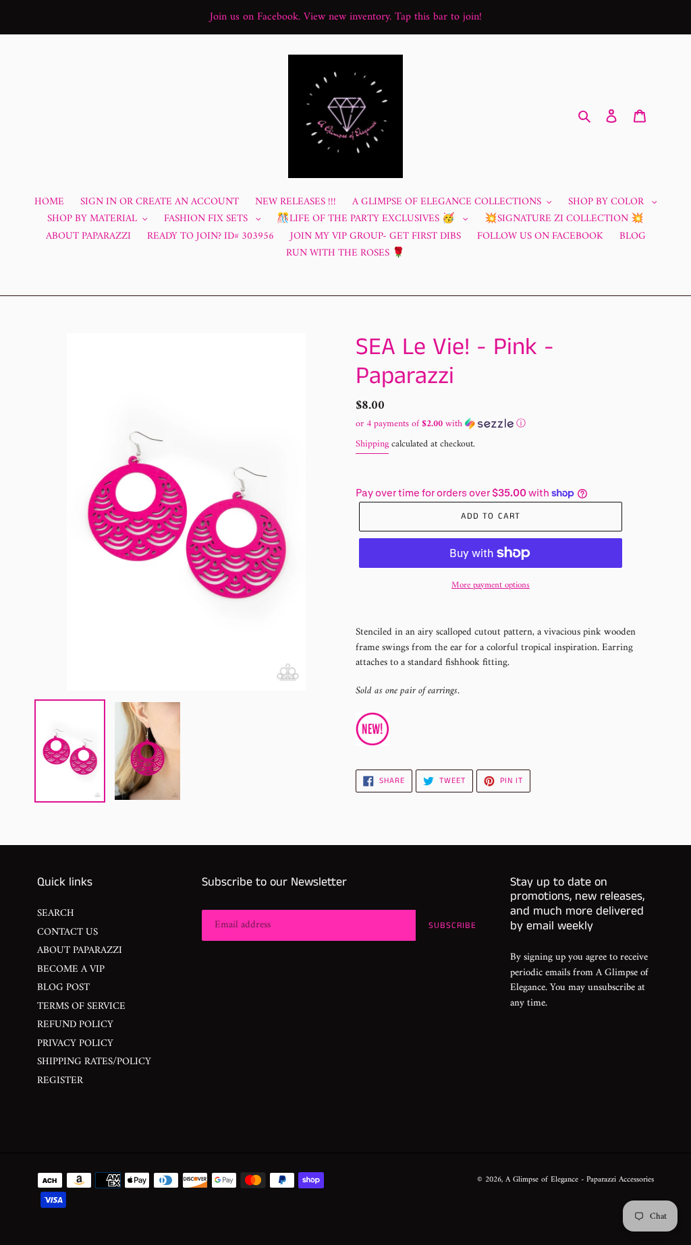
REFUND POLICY (75, 1025)
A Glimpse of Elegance (541, 1180)
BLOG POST (63, 988)
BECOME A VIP (71, 969)
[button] (441, 423)
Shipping (372, 444)
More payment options (490, 585)
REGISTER (60, 1081)
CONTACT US (67, 932)
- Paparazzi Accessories (617, 1180)
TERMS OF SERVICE (81, 1006)
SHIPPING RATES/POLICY (94, 1062)
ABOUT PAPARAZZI (79, 951)
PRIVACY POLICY (75, 1044)
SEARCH (55, 913)
